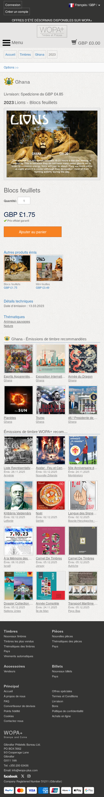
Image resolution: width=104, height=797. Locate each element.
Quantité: (10, 201)
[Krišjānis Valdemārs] (18, 495)
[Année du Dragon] (83, 358)
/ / (86, 5)
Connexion (12, 5)
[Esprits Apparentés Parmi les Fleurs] (18, 358)
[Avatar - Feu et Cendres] (50, 450)
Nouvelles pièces (62, 636)
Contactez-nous (13, 721)
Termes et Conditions (65, 696)
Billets (57, 666)
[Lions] (17, 268)
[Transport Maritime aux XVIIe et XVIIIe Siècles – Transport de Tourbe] (83, 586)
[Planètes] (18, 400)
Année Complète (47, 603)
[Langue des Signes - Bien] (83, 495)
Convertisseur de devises (19, 706)
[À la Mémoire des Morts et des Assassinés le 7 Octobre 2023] (18, 540)
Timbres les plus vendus (19, 641)
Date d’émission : (16, 306)
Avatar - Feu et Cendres (52, 468)
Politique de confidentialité (67, 711)
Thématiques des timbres (19, 646)
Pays (7, 651)
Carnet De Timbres (49, 558)
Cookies (9, 716)
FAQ (6, 701)
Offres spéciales (62, 691)
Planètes (10, 417)
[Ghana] (9, 80)
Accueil (10, 54)
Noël (39, 513)
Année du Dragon (80, 376)
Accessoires (14, 666)
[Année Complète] (50, 586)
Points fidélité (12, 711)
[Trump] (50, 400)
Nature (8, 325)
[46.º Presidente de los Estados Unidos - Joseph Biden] (83, 400)
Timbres (25, 54)
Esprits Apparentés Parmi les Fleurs (28, 376)
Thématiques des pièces (67, 641)
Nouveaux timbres (15, 636)
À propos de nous (14, 696)
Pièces (57, 631)
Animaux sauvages (17, 321)
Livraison (57, 701)
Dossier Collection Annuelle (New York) (31, 603)
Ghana (39, 54)
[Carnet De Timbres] (50, 540)
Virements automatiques (18, 656)
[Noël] (50, 495)
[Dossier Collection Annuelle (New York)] (18, 586)
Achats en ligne (61, 716)
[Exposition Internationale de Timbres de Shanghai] (50, 358)
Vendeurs (9, 671)
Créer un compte (16, 11)
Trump (40, 417)
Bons (55, 706)
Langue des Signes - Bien (86, 513)
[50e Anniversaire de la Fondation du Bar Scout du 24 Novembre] (83, 450)
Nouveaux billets (62, 671)
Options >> (11, 67)
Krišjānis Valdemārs (17, 513)
